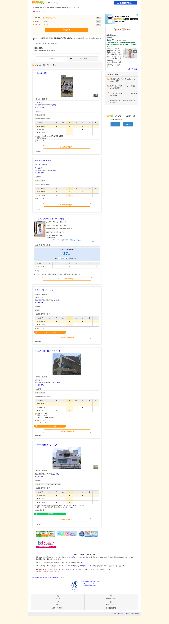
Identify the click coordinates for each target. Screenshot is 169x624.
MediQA (57, 604)
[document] (67, 112)
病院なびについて (111, 604)
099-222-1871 (39, 173)
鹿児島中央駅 (39, 298)
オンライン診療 (49, 219)
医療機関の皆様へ (126, 3)
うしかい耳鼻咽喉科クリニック (48, 351)
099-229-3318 (39, 476)
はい (115, 124)
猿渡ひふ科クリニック (44, 290)
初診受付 (51, 514)
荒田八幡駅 (38, 380)
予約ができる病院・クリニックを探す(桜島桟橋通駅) (123, 94)
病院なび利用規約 (57, 608)
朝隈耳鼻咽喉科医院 (43, 160)
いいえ (128, 124)
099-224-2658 (39, 107)
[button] (108, 51)
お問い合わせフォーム (73, 569)
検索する (66, 30)
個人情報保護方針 (111, 608)
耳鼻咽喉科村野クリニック (46, 445)
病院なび (38, 2)
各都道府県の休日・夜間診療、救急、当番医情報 (122, 101)
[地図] (54, 105)
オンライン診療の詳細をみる (67, 279)
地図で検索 (83, 58)
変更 (98, 18)
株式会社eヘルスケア (77, 557)
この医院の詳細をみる (67, 147)
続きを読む (69, 507)
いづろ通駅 (38, 102)
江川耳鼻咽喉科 (41, 73)
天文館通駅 (38, 168)
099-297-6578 (39, 302)
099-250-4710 (39, 385)
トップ (58, 598)
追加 (98, 21)
